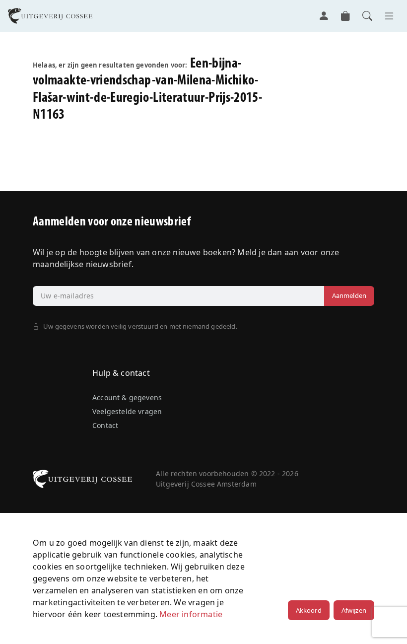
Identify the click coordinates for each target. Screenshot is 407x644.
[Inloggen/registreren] (324, 16)
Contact (105, 425)
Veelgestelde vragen (127, 411)
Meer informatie (190, 614)
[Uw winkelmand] (345, 16)
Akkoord (309, 610)
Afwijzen (353, 610)
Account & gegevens (127, 397)
